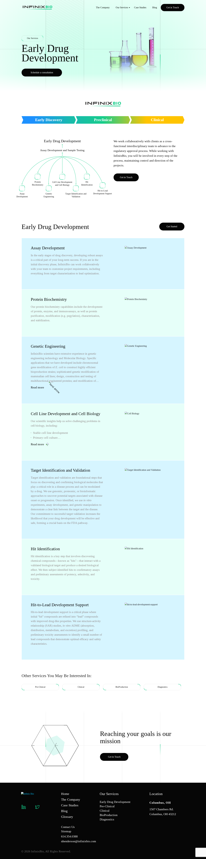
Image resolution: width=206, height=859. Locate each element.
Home (65, 794)
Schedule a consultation (42, 72)
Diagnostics (107, 819)
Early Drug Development (115, 801)
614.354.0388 (69, 836)
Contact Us (68, 827)
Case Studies (140, 7)
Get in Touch (172, 7)
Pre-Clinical (107, 806)
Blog (154, 7)
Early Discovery (48, 120)
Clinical (157, 120)
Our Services (122, 7)
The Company (103, 7)
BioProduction (108, 815)
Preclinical (103, 120)
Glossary (67, 817)
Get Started (171, 226)
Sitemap (66, 831)
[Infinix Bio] (27, 793)
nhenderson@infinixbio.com (78, 841)
